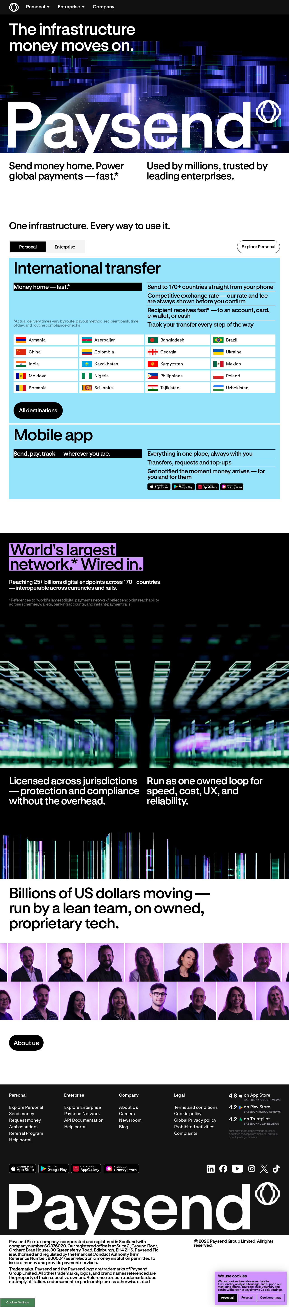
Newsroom (130, 1120)
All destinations (38, 410)
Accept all (227, 1297)
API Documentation (84, 1120)
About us (26, 1042)
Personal (35, 6)
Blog (123, 1126)
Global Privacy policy (195, 1120)
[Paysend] (14, 7)
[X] (264, 1169)
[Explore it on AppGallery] (207, 486)
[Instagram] (252, 1169)
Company (103, 6)
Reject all (247, 1297)
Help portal (20, 1139)
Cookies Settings (17, 1302)
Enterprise (69, 6)
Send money (21, 1113)
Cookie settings (270, 1297)
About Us (128, 1107)
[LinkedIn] (211, 1169)
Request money (25, 1120)
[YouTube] (237, 1169)
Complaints (186, 1133)
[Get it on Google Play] (183, 486)
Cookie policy (188, 1113)
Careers (127, 1113)
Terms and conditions (196, 1107)
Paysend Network (82, 1113)
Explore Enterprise (82, 1107)
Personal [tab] (28, 246)
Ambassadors (23, 1126)
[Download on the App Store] (159, 486)
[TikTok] (276, 1169)
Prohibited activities (194, 1126)
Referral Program (26, 1133)
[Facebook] (223, 1169)
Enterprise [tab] (65, 246)
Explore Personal (258, 246)
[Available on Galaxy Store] (231, 486)
